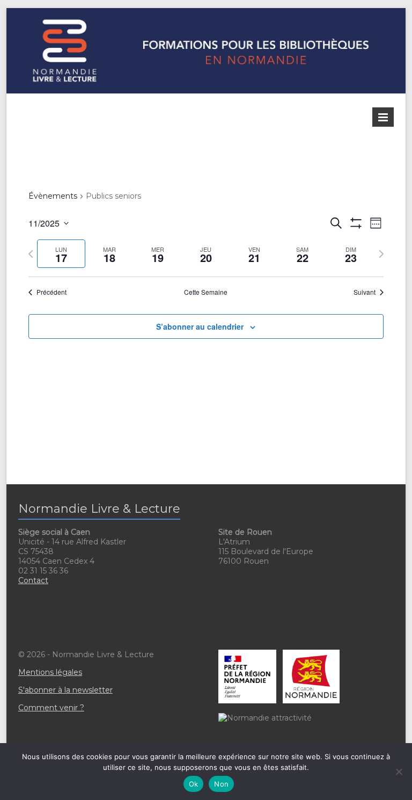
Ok (193, 784)
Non (221, 784)
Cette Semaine (205, 292)
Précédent (51, 292)
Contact (33, 580)
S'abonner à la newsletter (65, 690)
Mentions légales (50, 672)
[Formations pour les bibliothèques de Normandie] (206, 13)
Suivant (365, 292)
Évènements (52, 196)
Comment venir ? (51, 707)
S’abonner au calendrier (200, 326)
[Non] (398, 771)
